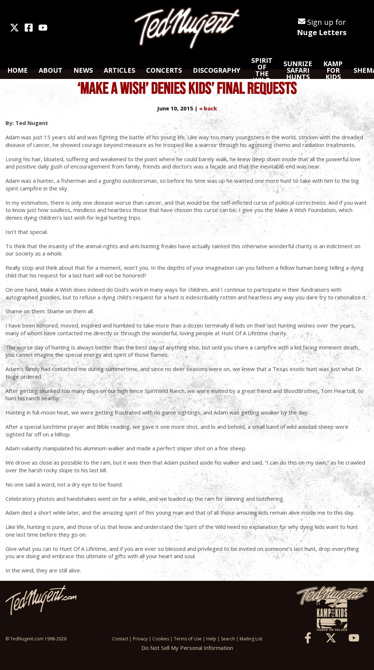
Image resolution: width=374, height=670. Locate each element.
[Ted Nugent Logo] (187, 28)
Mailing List (251, 639)
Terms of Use (188, 639)
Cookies (160, 639)
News (83, 70)
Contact (120, 639)
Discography (216, 70)
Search (228, 639)
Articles (119, 70)
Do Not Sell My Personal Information (187, 647)
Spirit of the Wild (261, 70)
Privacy (140, 639)
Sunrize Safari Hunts (297, 70)
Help (211, 639)
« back (208, 108)
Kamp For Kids (333, 70)
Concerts (164, 70)
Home (17, 70)
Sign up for (322, 27)
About (50, 70)
